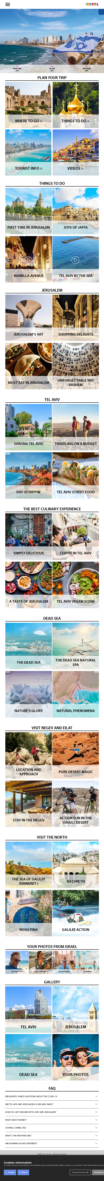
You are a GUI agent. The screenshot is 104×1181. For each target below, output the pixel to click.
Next (96, 235)
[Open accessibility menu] (101, 12)
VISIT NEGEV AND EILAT (52, 728)
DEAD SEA (52, 619)
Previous (7, 235)
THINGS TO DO (52, 184)
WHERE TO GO (41, 1154)
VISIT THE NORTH (52, 838)
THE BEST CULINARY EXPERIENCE (52, 509)
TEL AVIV (52, 400)
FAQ (52, 1089)
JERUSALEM (52, 291)
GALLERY (52, 982)
